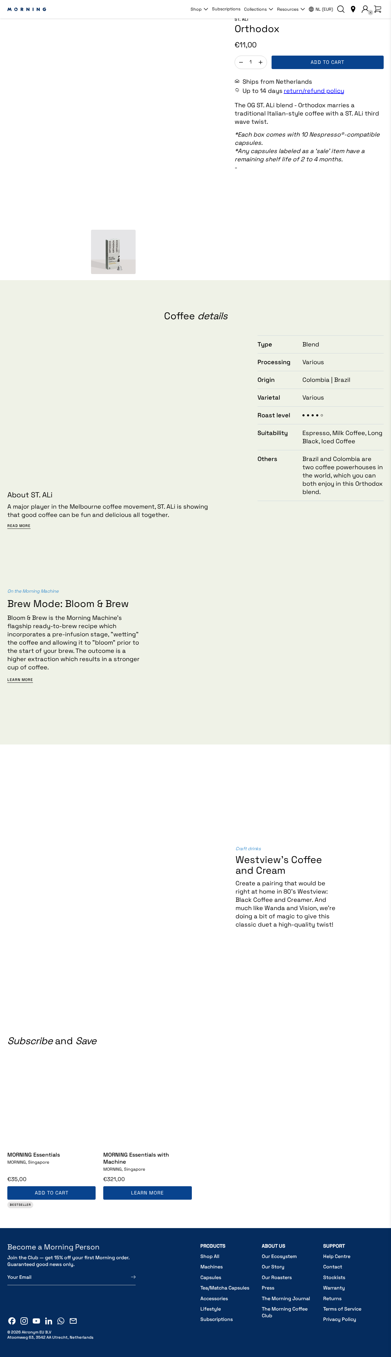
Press (268, 1288)
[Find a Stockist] (353, 9)
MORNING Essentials (33, 1154)
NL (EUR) (324, 9)
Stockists (334, 1277)
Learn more (147, 1193)
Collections (255, 9)
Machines (211, 1267)
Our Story (273, 1267)
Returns (332, 1298)
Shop (196, 9)
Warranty (334, 1288)
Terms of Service (342, 1309)
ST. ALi (241, 19)
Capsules (210, 1277)
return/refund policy (314, 91)
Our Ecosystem (279, 1256)
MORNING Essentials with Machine (136, 1158)
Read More (19, 526)
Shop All (209, 1256)
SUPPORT (334, 1246)
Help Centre (336, 1256)
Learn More (20, 680)
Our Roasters (277, 1277)
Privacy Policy (339, 1319)
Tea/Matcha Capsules (224, 1288)
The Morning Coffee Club (285, 1312)
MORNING (28, 1162)
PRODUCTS (212, 1246)
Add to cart (327, 62)
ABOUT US (273, 1246)
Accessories (214, 1298)
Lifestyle (210, 1309)
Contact (332, 1267)
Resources (287, 9)
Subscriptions (226, 9)
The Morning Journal (286, 1298)
